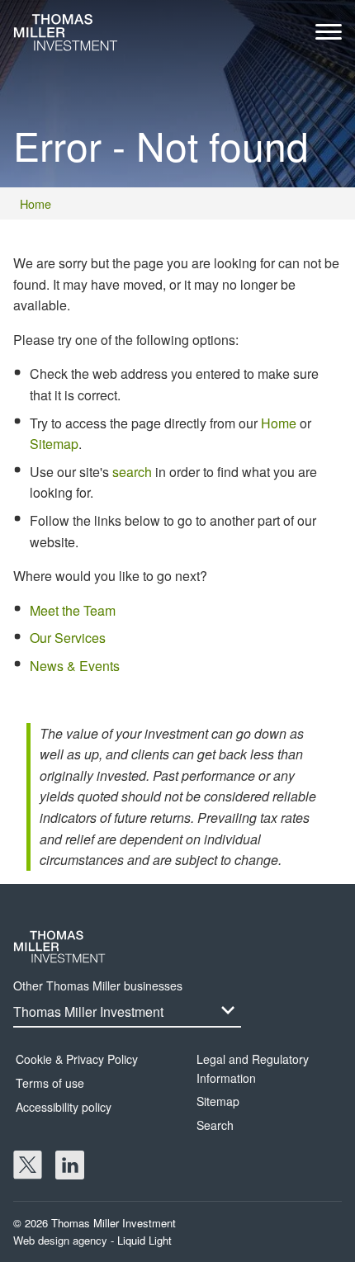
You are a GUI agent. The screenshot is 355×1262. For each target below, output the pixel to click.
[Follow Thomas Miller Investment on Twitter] (27, 1165)
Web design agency (62, 1240)
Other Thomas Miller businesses (97, 985)
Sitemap (54, 443)
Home (278, 423)
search (132, 471)
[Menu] (328, 36)
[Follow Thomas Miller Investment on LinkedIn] (69, 1165)
